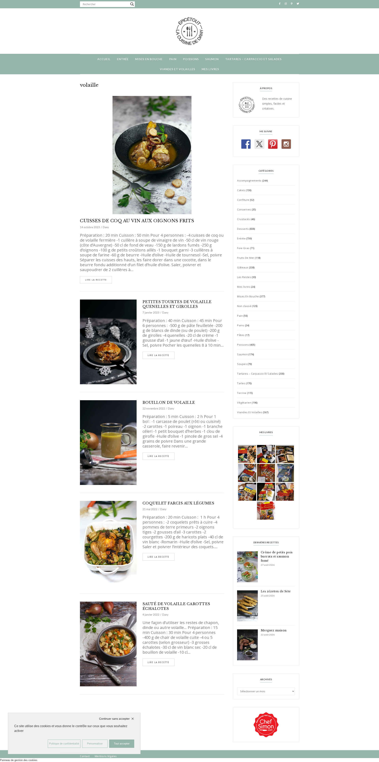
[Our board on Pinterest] (273, 144)
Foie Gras (243, 248)
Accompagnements (249, 180)
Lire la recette (96, 279)
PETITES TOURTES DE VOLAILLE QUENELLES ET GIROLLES (177, 304)
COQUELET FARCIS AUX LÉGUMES (178, 503)
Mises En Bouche (149, 59)
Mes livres (210, 69)
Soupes (242, 364)
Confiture (243, 200)
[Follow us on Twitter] (259, 144)
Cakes (241, 190)
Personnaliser (95, 743)
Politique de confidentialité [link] (64, 743)
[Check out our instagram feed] (286, 144)
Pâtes (241, 335)
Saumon (212, 59)
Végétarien (244, 402)
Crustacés (243, 219)
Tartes (241, 383)
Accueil (104, 59)
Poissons (191, 59)
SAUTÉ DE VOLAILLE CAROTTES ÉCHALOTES (176, 606)
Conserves (244, 209)
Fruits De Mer (245, 258)
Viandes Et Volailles (177, 69)
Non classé (244, 306)
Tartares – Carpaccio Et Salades (253, 59)
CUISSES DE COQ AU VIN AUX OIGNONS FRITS (137, 220)
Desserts (243, 229)
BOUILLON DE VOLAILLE (169, 402)
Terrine (242, 393)
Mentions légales (106, 756)
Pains (240, 325)
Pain (172, 59)
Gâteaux (242, 267)
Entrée (123, 59)
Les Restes (244, 277)
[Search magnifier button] (132, 4)
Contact (85, 756)
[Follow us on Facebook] (246, 144)
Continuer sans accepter (114, 718)
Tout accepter (121, 743)
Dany (106, 227)
